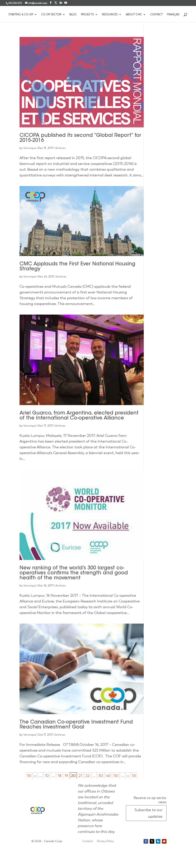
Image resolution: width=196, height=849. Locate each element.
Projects (87, 14)
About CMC (134, 14)
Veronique (29, 148)
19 (66, 775)
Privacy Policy (105, 841)
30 (100, 775)
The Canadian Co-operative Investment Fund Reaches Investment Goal (76, 725)
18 (59, 775)
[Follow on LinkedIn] (158, 841)
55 (29, 775)
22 (87, 775)
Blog (73, 14)
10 (47, 775)
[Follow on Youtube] (164, 841)
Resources (110, 14)
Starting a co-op (20, 14)
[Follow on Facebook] (146, 841)
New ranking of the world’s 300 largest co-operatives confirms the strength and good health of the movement (74, 573)
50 (116, 775)
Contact (156, 14)
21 (80, 775)
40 (108, 775)
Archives (60, 148)
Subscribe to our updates (148, 813)
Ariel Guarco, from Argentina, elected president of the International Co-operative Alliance (79, 416)
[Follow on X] (152, 841)
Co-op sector (51, 14)
